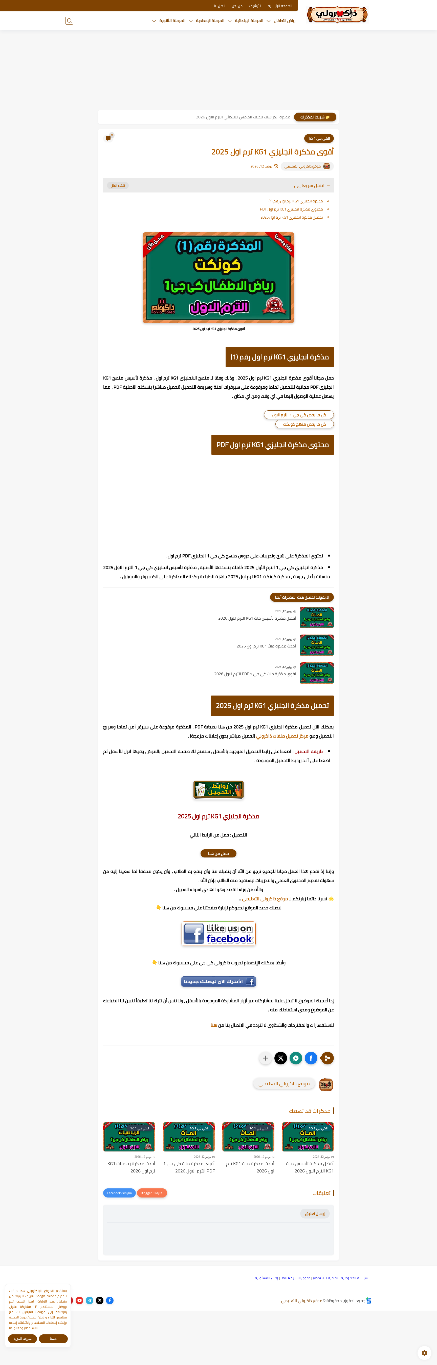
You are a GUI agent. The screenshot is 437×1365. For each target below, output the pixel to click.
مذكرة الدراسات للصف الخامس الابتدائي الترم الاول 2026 (243, 117)
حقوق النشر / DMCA (295, 1278)
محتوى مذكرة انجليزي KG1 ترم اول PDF (291, 209)
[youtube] (79, 1300)
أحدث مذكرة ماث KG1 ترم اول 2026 (266, 646)
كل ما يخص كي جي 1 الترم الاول (299, 414)
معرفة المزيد (23, 1339)
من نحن (237, 6)
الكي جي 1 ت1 (319, 138)
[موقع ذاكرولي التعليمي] (337, 15)
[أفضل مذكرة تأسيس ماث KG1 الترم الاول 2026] (317, 617)
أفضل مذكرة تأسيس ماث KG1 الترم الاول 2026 (257, 618)
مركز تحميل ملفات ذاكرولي (282, 736)
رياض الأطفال (285, 20)
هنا (214, 1025)
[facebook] (110, 1300)
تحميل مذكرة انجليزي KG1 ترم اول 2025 (291, 217)
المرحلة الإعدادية (210, 20)
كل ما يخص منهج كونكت (304, 424)
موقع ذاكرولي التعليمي (303, 166)
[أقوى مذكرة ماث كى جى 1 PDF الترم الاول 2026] (317, 673)
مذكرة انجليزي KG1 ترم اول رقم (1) (296, 201)
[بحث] (69, 21)
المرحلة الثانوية (172, 20)
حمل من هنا (218, 853)
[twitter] (99, 1300)
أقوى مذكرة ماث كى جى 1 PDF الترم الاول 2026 (255, 674)
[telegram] (89, 1300)
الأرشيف (255, 6)
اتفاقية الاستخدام (326, 1278)
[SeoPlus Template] (368, 1300)
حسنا (53, 1339)
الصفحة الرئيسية (280, 6)
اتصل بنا (219, 6)
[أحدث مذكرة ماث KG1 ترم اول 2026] (317, 645)
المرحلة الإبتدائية (249, 20)
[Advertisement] (218, 70)
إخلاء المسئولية (266, 1278)
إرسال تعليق (315, 1213)
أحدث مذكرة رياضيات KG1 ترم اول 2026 (131, 1167)
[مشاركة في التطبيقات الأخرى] (265, 1058)
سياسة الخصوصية (354, 1278)
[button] (311, 1058)
